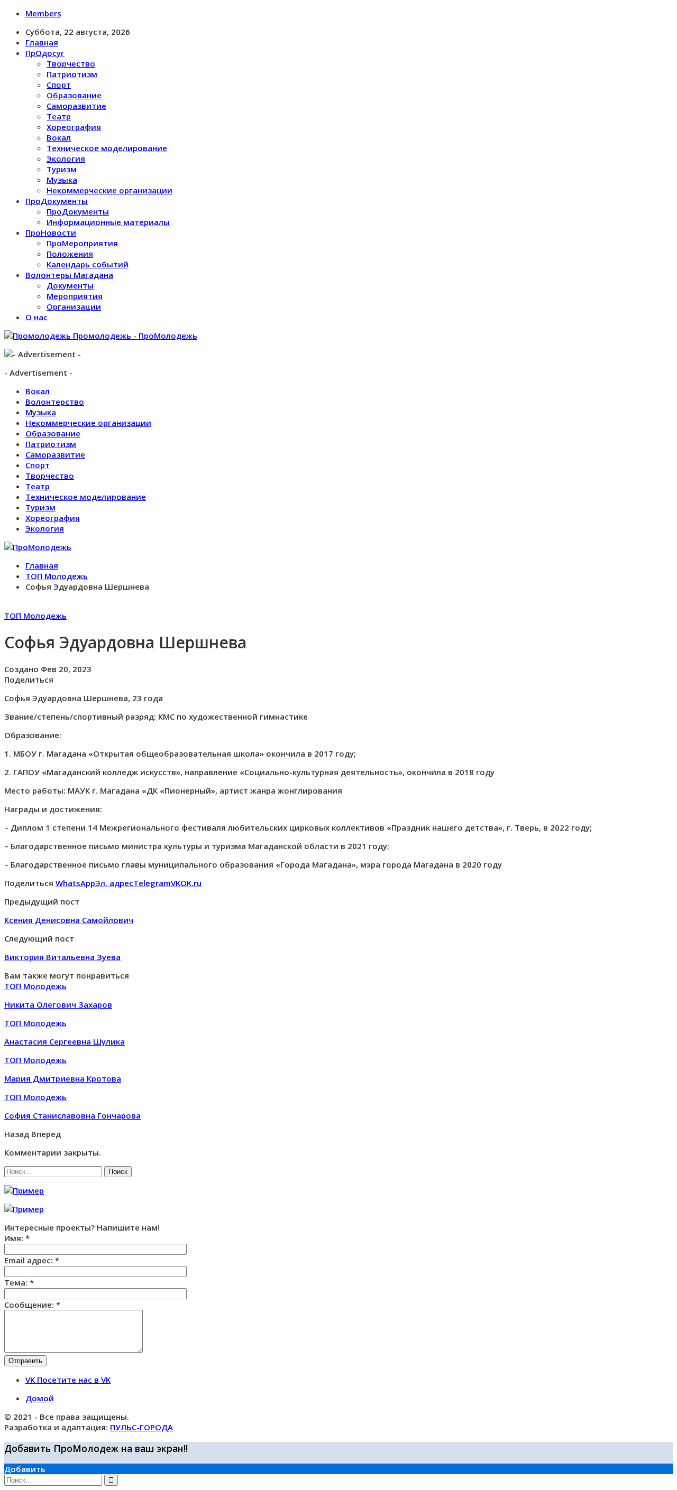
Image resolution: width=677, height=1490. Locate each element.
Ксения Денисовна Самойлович (68, 920)
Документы (70, 285)
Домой (39, 1398)
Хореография (74, 127)
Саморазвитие (76, 105)
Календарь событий (88, 264)
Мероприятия (75, 296)
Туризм (62, 169)
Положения (70, 253)
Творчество (71, 63)
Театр (59, 116)
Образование (74, 95)
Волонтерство (54, 401)
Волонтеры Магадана (69, 274)
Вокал (59, 137)
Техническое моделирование (107, 148)
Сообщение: (32, 1304)
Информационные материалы (108, 222)
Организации (74, 306)
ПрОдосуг (45, 53)
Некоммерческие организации (109, 190)
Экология (66, 158)
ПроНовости (50, 232)
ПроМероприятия (82, 243)
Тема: (19, 1282)
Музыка (62, 179)
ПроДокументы (56, 200)
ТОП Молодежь (35, 615)
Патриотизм (72, 74)
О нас (36, 317)
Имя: (17, 1238)
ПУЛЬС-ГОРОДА (141, 1427)
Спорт (59, 84)
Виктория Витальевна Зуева (62, 957)
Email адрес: (31, 1260)
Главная (41, 42)
